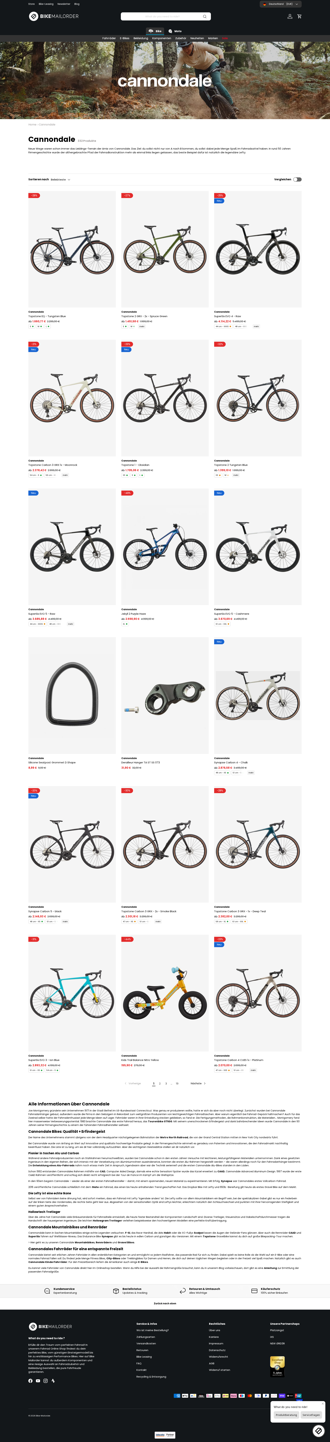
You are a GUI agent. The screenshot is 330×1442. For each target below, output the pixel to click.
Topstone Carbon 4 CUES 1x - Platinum (238, 1060)
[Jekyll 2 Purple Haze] (165, 547)
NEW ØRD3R (277, 1343)
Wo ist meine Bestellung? (152, 1330)
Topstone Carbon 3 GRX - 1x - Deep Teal (240, 911)
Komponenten (161, 38)
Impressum (216, 1343)
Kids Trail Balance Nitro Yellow (140, 1060)
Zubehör (180, 38)
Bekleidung (141, 38)
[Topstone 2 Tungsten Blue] (258, 398)
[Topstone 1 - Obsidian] (165, 398)
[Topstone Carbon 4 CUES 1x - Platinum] (258, 993)
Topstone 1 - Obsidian (135, 465)
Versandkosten (146, 1343)
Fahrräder (109, 38)
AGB (211, 1363)
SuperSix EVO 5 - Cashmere (231, 614)
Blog (76, 4)
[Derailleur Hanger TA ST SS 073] (165, 695)
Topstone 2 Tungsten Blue (231, 465)
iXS (272, 1337)
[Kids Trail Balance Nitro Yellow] (165, 993)
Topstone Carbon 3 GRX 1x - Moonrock (52, 465)
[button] (299, 16)
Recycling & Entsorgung (151, 1376)
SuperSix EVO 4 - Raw (227, 316)
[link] (132, 1083)
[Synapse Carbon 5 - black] (72, 844)
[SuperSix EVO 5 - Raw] (72, 547)
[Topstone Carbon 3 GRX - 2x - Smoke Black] (165, 844)
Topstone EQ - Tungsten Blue (47, 316)
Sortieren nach (38, 179)
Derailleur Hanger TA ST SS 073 (140, 762)
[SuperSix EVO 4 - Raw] (258, 249)
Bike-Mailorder (43, 1415)
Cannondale (47, 125)
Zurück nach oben (165, 1303)
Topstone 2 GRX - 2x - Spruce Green (144, 316)
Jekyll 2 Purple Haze (133, 614)
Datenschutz (217, 1350)
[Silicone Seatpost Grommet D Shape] (72, 695)
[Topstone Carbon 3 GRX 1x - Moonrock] (72, 398)
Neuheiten (197, 38)
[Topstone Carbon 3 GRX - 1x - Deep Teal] (258, 844)
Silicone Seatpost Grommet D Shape (52, 762)
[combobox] (166, 16)
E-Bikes (124, 38)
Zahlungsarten (145, 1337)
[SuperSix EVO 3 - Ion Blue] (72, 993)
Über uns (214, 1330)
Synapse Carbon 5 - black (45, 911)
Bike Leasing (144, 1356)
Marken (213, 38)
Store (31, 4)
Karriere (214, 1337)
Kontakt (141, 1370)
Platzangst (277, 1330)
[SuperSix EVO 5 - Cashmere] (258, 547)
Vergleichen (282, 179)
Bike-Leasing (46, 4)
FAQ (138, 1363)
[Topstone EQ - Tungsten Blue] (72, 249)
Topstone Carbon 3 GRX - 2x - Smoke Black (148, 911)
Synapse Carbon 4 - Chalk (231, 762)
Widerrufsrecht (218, 1356)
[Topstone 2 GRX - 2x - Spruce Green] (165, 249)
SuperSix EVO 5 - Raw (41, 614)
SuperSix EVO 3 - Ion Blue (43, 1060)
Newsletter (64, 4)
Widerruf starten (219, 1370)
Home (32, 125)
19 (177, 1083)
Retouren (142, 1350)
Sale (225, 38)
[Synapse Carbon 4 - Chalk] (258, 695)
